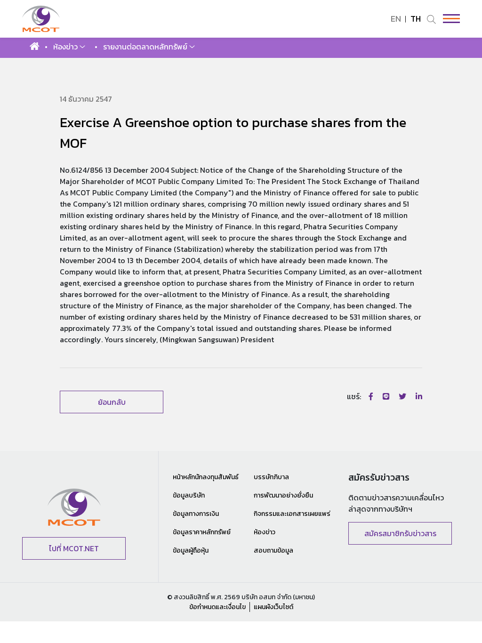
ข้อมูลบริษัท (189, 495)
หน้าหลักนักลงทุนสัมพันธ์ (206, 477)
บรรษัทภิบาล (271, 477)
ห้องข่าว (264, 532)
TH (415, 18)
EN (396, 18)
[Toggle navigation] (448, 18)
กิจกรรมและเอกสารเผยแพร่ (292, 514)
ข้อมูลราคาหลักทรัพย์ (202, 532)
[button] (69, 46)
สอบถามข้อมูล (273, 550)
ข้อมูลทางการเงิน (196, 514)
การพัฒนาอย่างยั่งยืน (283, 495)
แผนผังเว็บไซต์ (273, 607)
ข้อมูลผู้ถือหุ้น (191, 550)
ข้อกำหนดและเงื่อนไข (217, 607)
